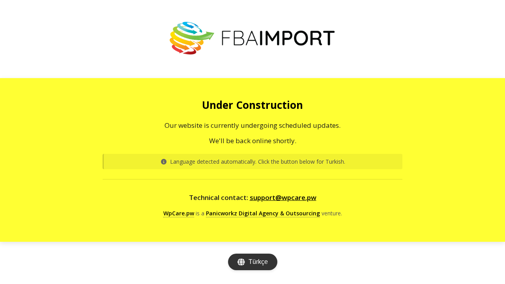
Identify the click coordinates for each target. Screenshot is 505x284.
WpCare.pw (178, 213)
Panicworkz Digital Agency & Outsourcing (263, 213)
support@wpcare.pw (283, 197)
